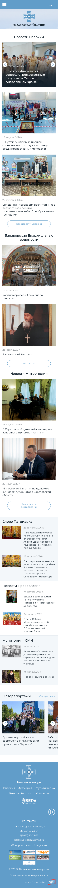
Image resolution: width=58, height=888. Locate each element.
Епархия (9, 788)
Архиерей (25, 788)
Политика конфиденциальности (29, 875)
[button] (5, 64)
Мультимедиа (45, 788)
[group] (29, 64)
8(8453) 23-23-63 (29, 835)
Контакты (42, 793)
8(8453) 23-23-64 (29, 831)
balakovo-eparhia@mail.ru (29, 840)
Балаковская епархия (29, 25)
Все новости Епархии (29, 223)
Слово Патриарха (17, 522)
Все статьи (29, 363)
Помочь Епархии (20, 793)
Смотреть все (47, 696)
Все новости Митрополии (29, 505)
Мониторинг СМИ (17, 640)
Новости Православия (21, 586)
